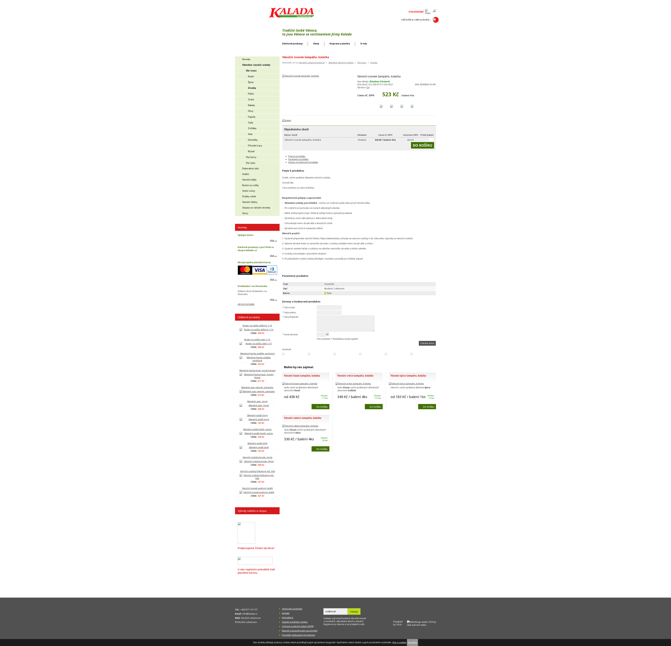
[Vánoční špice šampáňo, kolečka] (406, 383)
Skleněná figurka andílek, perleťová (257, 353)
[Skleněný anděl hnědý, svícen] (257, 433)
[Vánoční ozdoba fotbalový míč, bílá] (257, 477)
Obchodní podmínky (292, 608)
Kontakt (285, 613)
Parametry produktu (298, 159)
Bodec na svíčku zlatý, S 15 (257, 339)
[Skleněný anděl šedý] (257, 447)
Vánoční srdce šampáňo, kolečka (355, 375)
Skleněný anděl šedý (257, 443)
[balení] (286, 120)
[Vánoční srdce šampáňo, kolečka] (353, 383)
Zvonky (373, 62)
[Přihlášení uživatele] (436, 12)
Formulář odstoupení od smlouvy (298, 635)
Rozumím (412, 642)
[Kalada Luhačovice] (291, 16)
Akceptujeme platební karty (254, 262)
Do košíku (322, 406)
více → (273, 240)
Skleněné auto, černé (257, 401)
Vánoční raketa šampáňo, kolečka (302, 418)
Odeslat (354, 611)
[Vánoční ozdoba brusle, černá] (257, 461)
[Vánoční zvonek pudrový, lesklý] (257, 492)
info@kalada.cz (249, 613)
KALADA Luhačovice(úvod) (312, 62)
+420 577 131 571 (249, 609)
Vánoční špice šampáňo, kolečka (408, 375)
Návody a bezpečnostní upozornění (299, 630)
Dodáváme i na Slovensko (252, 286)
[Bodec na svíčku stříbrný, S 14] (257, 329)
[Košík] (436, 19)
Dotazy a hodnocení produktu (303, 162)
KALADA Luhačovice (251, 617)
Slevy (316, 43)
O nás (363, 43)
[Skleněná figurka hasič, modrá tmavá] (257, 376)
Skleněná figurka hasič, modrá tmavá (257, 370)
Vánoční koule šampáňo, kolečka (302, 375)
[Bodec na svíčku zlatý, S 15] (257, 343)
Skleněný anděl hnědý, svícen (257, 429)
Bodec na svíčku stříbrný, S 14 (257, 325)
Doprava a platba (340, 43)
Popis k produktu (296, 156)
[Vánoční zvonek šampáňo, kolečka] (300, 75)
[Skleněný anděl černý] (257, 419)
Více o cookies (399, 642)
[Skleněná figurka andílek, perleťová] (257, 359)
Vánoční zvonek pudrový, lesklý (257, 488)
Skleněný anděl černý (257, 415)
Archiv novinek (246, 304)
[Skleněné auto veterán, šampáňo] (257, 391)
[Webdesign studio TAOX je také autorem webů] (423, 623)
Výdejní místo (246, 235)
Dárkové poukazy (292, 43)
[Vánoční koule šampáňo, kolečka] (299, 383)
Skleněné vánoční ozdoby (341, 62)
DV (368, 87)
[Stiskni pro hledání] (428, 12)
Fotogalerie (287, 617)
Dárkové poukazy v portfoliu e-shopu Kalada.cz (256, 249)
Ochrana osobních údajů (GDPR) (298, 626)
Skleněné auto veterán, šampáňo (257, 387)
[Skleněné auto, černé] (257, 405)
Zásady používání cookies (295, 621)
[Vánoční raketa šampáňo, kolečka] (300, 425)
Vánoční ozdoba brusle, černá (257, 457)
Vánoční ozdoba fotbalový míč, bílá (257, 471)
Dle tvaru (362, 62)
